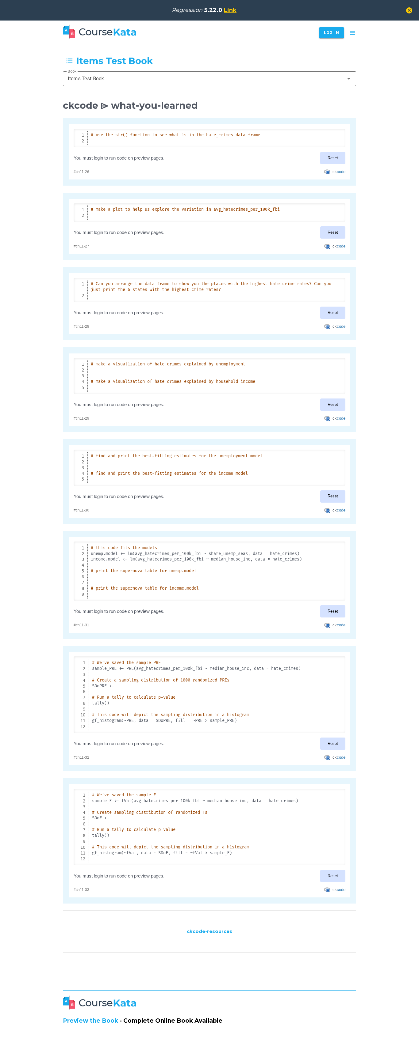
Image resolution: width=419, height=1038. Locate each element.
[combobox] (209, 78)
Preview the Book (90, 1020)
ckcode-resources (209, 931)
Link (230, 10)
